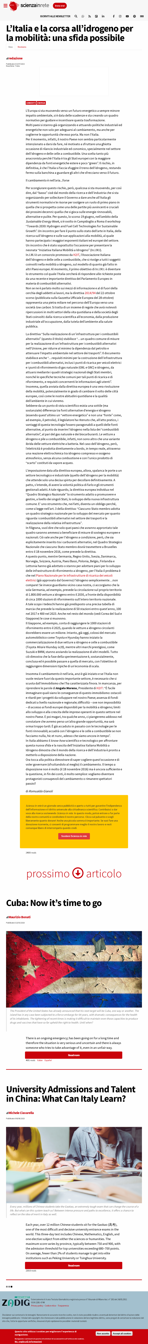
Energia (41, 102)
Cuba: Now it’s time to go (54, 903)
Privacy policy (37, 1305)
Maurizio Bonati (19, 917)
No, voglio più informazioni (28, 1341)
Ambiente (31, 102)
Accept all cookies (122, 1333)
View (11, 48)
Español (48, 1060)
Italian (40, 1060)
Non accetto (103, 1333)
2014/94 (90, 293)
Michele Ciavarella (21, 1113)
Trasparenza (63, 1305)
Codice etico (50, 1305)
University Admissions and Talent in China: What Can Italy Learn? (70, 1093)
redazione (15, 58)
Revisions (22, 47)
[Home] (31, 6)
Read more (73, 1055)
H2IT (76, 255)
